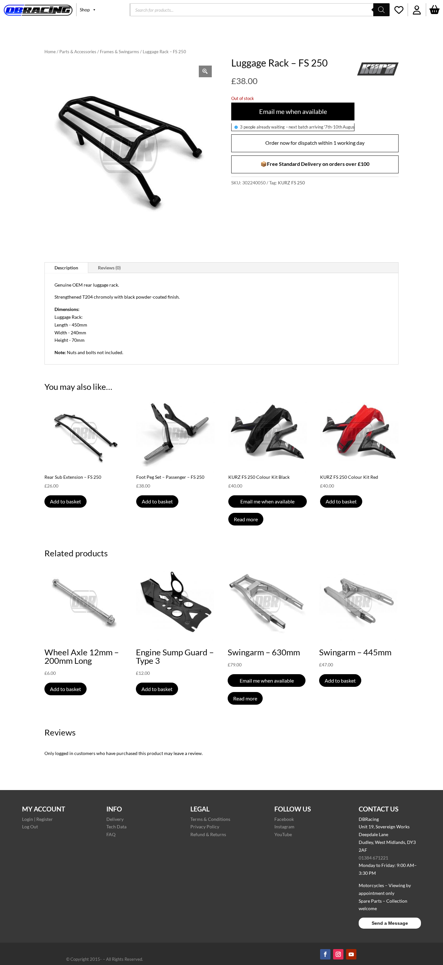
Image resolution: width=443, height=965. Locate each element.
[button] (417, 9)
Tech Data (116, 826)
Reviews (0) (109, 267)
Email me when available (293, 111)
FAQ (110, 834)
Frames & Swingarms (119, 51)
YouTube (283, 834)
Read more (246, 519)
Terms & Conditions (210, 819)
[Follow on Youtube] (351, 954)
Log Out (30, 826)
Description (66, 267)
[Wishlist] (399, 9)
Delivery (115, 819)
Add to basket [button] (65, 501)
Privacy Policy (204, 826)
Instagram (284, 826)
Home (50, 51)
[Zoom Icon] (205, 71)
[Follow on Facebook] (325, 954)
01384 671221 (373, 857)
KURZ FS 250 (291, 182)
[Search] (381, 9)
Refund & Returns (208, 834)
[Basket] (434, 9)
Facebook (284, 819)
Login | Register (37, 819)
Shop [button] (85, 9)
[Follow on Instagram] (338, 954)
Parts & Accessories (77, 51)
